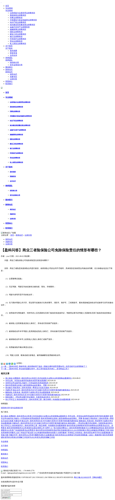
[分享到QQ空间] (2, 364)
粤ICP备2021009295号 (82, 477)
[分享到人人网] (10, 364)
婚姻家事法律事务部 (18, 29)
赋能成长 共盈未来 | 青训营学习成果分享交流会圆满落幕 (27, 392)
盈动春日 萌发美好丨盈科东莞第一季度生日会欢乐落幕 (27, 388)
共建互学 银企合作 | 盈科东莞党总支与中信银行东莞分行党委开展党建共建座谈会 (37, 390)
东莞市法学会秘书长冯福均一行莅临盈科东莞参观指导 (27, 383)
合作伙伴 (13, 55)
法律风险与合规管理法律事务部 (22, 13)
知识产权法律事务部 (18, 22)
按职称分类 (14, 62)
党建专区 (13, 77)
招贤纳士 (9, 81)
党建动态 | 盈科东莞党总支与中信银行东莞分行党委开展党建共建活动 (33, 395)
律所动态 (13, 74)
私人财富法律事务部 (18, 44)
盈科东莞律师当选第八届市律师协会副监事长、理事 (26, 385)
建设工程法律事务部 (18, 34)
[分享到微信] (12, 364)
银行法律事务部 (16, 36)
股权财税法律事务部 (18, 15)
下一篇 (35, 369)
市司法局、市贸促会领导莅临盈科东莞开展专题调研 (26, 380)
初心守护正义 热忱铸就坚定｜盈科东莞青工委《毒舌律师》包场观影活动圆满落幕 (38, 399)
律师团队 (9, 58)
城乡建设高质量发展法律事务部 (22, 25)
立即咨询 (5, 498)
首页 (7, 6)
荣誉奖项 (13, 53)
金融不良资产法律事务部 (20, 27)
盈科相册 (13, 51)
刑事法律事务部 (16, 18)
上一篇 (44, 366)
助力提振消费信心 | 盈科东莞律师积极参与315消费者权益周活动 (79, 428)
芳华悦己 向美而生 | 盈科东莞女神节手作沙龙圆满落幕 (89, 433)
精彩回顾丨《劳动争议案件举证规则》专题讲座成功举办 (27, 397)
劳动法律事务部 (16, 41)
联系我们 (9, 84)
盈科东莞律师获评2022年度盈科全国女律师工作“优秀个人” (30, 428)
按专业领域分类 (16, 65)
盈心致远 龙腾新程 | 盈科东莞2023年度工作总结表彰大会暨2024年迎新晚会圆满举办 (38, 378)
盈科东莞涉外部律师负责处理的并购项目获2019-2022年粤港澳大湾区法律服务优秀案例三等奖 (72, 430)
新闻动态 (9, 69)
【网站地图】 (97, 477)
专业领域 (9, 8)
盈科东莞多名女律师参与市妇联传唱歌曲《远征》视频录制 (78, 435)
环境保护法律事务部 (18, 39)
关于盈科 (9, 46)
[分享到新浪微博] (4, 364)
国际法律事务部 (16, 32)
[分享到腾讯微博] (7, 364)
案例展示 (9, 67)
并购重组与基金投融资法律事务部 (23, 20)
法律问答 (13, 79)
